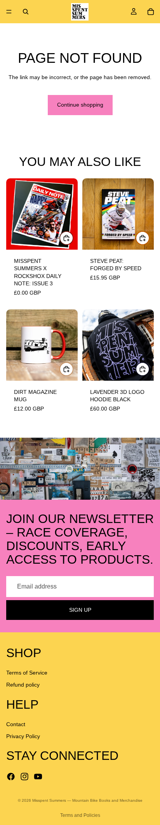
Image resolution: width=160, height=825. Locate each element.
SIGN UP (80, 610)
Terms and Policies (80, 815)
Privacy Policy (23, 737)
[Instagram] (24, 776)
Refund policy (23, 685)
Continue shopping (80, 105)
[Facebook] (11, 776)
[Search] (25, 11)
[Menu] (9, 12)
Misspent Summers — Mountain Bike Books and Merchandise (87, 800)
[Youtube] (38, 776)
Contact (15, 724)
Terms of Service (26, 673)
